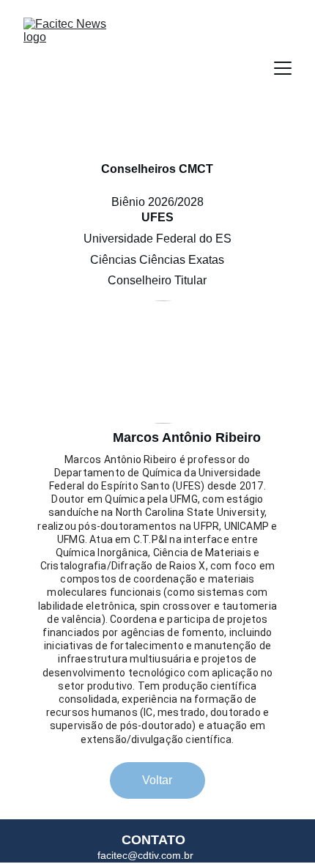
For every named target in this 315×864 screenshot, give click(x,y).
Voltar (157, 780)
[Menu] (283, 68)
